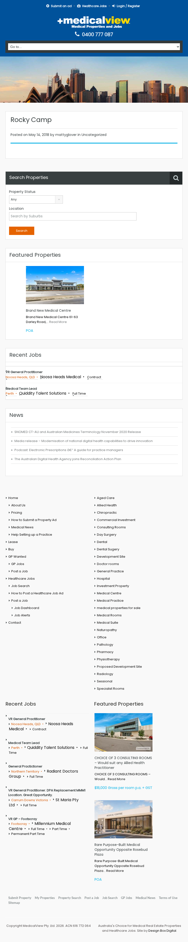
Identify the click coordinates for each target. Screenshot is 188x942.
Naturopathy (107, 630)
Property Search (69, 898)
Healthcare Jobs (94, 6)
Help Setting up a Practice (31, 534)
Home (13, 498)
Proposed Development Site (119, 666)
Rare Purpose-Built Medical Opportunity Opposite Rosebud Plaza (121, 849)
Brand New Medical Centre (48, 310)
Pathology (105, 644)
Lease (13, 542)
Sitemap (14, 903)
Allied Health (107, 505)
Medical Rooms (109, 615)
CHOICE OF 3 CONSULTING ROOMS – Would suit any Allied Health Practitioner (123, 762)
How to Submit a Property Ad (34, 520)
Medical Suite (107, 622)
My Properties (45, 898)
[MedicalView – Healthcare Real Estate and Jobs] (94, 22)
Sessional (104, 681)
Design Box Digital (162, 930)
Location (16, 208)
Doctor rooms (108, 564)
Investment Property (113, 586)
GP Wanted (17, 556)
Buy (11, 549)
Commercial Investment (116, 520)
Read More (58, 322)
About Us (18, 505)
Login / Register (128, 6)
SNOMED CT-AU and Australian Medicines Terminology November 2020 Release (77, 432)
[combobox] (36, 199)
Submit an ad (61, 6)
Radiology (105, 674)
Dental (102, 542)
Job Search (20, 586)
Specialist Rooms (110, 688)
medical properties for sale (119, 608)
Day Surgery (106, 534)
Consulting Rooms (111, 527)
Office (101, 637)
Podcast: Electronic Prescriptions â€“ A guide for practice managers (68, 450)
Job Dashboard (26, 608)
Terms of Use (168, 898)
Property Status (22, 191)
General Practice (110, 571)
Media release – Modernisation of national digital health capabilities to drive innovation (83, 441)
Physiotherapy (108, 659)
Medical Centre (109, 593)
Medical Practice (110, 600)
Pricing (16, 512)
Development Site (111, 556)
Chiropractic (107, 512)
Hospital (103, 578)
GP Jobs (17, 564)
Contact (14, 622)
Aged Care (106, 498)
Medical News (22, 527)
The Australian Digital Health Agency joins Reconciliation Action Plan (67, 459)
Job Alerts (22, 615)
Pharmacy (105, 652)
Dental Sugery (108, 549)
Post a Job (19, 571)
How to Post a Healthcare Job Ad (37, 593)
